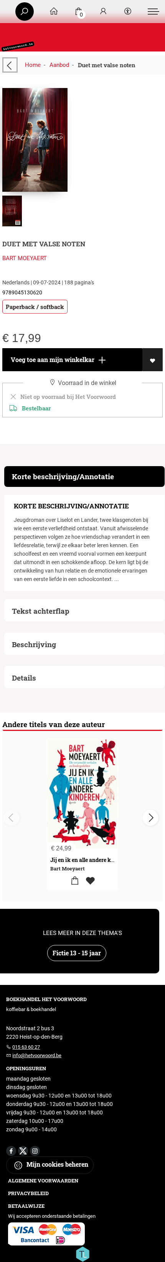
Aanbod (59, 64)
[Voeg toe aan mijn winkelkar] (75, 881)
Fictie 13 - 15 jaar (77, 953)
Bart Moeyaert (24, 258)
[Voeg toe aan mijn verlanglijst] (152, 359)
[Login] (103, 12)
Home (33, 64)
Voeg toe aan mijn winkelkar (52, 359)
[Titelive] (82, 1253)
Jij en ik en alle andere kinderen (90, 859)
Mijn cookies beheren (56, 1164)
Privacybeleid (28, 1193)
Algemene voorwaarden (43, 1180)
